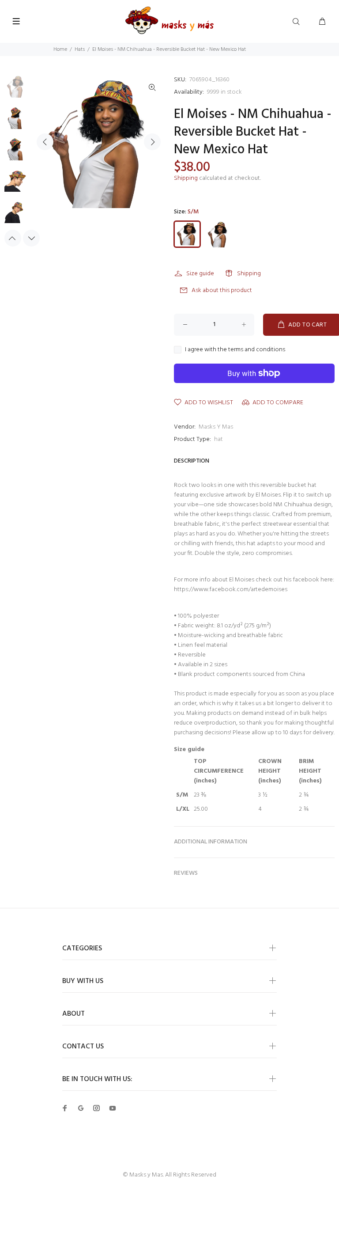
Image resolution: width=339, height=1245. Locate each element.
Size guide (200, 274)
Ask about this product (222, 290)
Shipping (186, 178)
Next (152, 141)
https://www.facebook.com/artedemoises (230, 590)
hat (218, 439)
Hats (80, 49)
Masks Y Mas (216, 427)
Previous (45, 141)
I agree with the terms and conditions (235, 350)
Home (60, 49)
